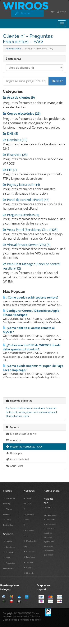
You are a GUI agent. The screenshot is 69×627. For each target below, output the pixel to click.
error (35, 412)
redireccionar (25, 408)
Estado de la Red (19, 459)
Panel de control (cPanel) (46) (27, 200)
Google (29, 567)
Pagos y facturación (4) (23, 185)
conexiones (39, 408)
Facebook (30, 557)
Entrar (62, 11)
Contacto (30, 551)
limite (9, 412)
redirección (19, 412)
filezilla (9, 416)
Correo (13, 408)
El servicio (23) (17, 155)
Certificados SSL (29, 533)
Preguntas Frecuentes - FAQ (25, 446)
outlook (43, 412)
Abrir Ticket (16, 466)
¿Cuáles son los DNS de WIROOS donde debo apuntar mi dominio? (32, 347)
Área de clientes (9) (20, 97)
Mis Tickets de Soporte (22, 433)
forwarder (51, 408)
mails (26, 416)
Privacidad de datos (30, 619)
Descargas (15, 453)
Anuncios (15, 440)
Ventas (8, 541)
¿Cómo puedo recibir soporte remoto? (32, 297)
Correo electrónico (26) (23, 113)
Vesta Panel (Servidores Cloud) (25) (32, 230)
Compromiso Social (29, 517)
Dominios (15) (16, 140)
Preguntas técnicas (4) (22, 215)
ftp (7, 408)
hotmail (18, 416)
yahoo (28, 412)
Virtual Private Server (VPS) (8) (28, 245)
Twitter (29, 562)
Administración (13, 48)
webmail (52, 412)
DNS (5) (12, 133)
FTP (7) (11, 170)
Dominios (10, 547)
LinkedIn (30, 573)
